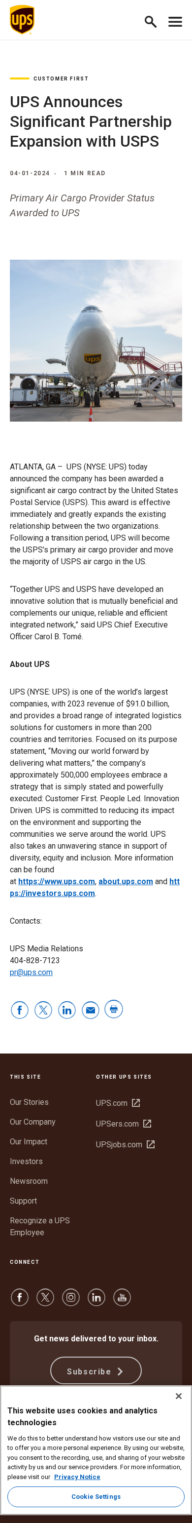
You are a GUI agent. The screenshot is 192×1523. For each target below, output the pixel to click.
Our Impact (28, 1141)
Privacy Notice (77, 1477)
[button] (154, 20)
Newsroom (29, 1181)
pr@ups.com (31, 972)
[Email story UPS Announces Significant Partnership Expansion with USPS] (90, 1010)
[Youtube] (122, 1302)
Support (23, 1201)
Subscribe (90, 1371)
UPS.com (118, 1103)
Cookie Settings (96, 1496)
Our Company (33, 1122)
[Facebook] (20, 1302)
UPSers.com (123, 1124)
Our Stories (29, 1102)
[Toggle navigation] (175, 19)
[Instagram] (71, 1302)
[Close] (179, 1396)
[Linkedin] (96, 1302)
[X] (45, 1302)
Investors (26, 1161)
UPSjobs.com (125, 1144)
